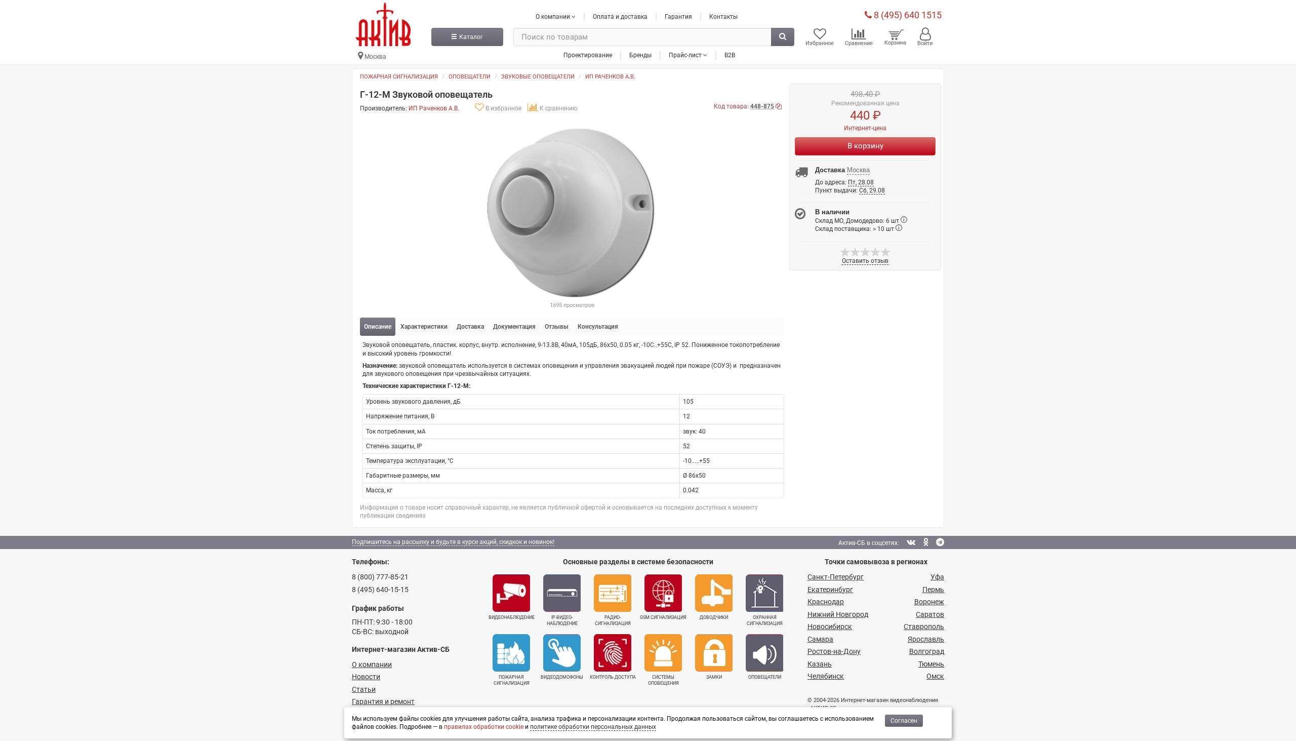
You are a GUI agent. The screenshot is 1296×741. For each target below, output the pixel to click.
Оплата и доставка (620, 16)
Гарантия (678, 16)
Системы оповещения (663, 680)
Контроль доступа (613, 677)
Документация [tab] (514, 326)
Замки (714, 677)
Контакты (723, 16)
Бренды (640, 55)
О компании (372, 664)
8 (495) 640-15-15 (380, 590)
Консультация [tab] (598, 326)
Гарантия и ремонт (383, 701)
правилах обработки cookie (483, 726)
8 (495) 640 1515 (907, 15)
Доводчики (714, 617)
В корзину (865, 145)
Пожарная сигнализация (399, 76)
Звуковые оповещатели (538, 76)
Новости (366, 677)
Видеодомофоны (562, 677)
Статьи (364, 689)
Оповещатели (470, 76)
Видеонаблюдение (512, 617)
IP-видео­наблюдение (562, 620)
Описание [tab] (377, 326)
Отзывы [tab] (557, 326)
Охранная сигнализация (765, 620)
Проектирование (587, 55)
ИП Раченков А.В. (610, 76)
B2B (729, 55)
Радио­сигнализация (613, 620)
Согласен (903, 720)
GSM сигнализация (663, 617)
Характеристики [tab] (424, 326)
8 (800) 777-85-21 (380, 577)
